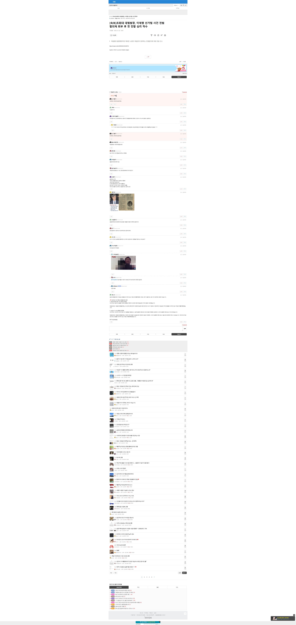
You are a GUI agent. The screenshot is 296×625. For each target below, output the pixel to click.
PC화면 (146, 613)
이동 (114, 104)
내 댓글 (148, 8)
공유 (180, 61)
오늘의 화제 (119, 587)
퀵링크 (151, 613)
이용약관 (133, 615)
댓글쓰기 (179, 77)
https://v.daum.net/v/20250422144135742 (119, 46)
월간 (158, 587)
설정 (155, 613)
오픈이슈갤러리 (113, 5)
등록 (185, 328)
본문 (132, 77)
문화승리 (112, 18)
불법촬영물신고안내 (160, 615)
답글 (111, 104)
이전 (148, 77)
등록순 (116, 92)
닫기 (294, 615)
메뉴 (110, 73)
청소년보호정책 (150, 615)
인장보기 (114, 73)
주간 (138, 587)
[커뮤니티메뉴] (110, 1)
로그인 (141, 613)
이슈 (177, 587)
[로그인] (183, 1)
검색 (180, 572)
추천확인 (111, 61)
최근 (111, 572)
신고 (116, 61)
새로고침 (185, 92)
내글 (118, 8)
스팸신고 (120, 61)
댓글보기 (179, 334)
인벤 (114, 2)
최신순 (120, 92)
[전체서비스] (186, 1)
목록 (117, 77)
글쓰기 (186, 5)
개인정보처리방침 (141, 615)
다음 (163, 77)
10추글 (177, 8)
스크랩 (184, 61)
